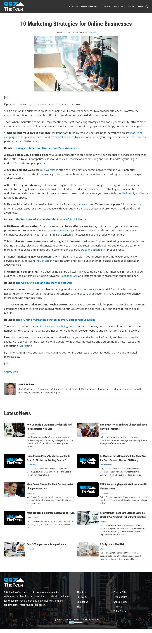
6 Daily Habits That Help (112, 544)
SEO (46, 185)
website (50, 170)
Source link (11, 372)
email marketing (63, 230)
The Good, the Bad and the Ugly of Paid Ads (44, 282)
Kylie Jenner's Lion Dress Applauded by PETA (51, 512)
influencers (42, 260)
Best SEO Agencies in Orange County (46, 544)
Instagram (83, 204)
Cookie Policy (120, 601)
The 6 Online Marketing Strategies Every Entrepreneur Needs (55, 319)
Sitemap (117, 606)
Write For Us (119, 611)
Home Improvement (124, 6)
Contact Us (82, 601)
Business (73, 6)
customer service (85, 289)
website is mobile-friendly (119, 193)
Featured (30, 433)
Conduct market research (58, 137)
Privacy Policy (120, 592)
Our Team (82, 597)
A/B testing (25, 345)
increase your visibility (53, 326)
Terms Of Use (120, 597)
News (140, 6)
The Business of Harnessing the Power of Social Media (51, 219)
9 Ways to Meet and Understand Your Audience (46, 148)
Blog (79, 606)
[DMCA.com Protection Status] (76, 623)
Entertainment (89, 6)
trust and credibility (93, 249)
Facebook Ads (69, 275)
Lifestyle (105, 6)
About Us (81, 592)
